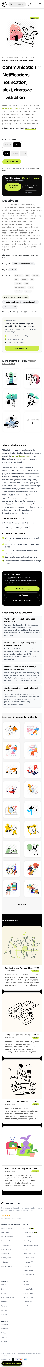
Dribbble (4, 1333)
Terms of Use (28, 1297)
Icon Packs (5, 1232)
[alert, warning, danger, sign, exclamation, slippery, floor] (32, 888)
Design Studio (30, 1232)
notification (18, 275)
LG (23, 153)
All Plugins (27, 1237)
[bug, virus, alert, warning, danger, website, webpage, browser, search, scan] (32, 730)
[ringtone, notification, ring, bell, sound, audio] (11, 730)
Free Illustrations (7, 1237)
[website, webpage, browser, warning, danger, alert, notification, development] (32, 750)
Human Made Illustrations (10, 1241)
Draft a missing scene (22, 600)
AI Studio (28, 1228)
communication (20, 287)
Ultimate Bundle (6, 1266)
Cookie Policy (28, 1293)
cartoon (27, 291)
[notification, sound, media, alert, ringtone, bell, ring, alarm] (32, 809)
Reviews (4, 1306)
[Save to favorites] (39, 67)
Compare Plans (28, 1275)
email (26, 283)
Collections (5, 1253)
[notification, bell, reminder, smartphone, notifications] (11, 888)
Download (13, 161)
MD (14, 153)
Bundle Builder (28, 1270)
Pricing (3, 1293)
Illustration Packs (7, 1228)
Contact (4, 1314)
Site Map (26, 1306)
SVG (7, 144)
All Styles (4, 1262)
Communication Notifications (23, 264)
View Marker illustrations (22, 589)
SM (6, 153)
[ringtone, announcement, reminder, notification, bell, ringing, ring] (32, 849)
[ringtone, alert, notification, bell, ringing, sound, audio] (11, 750)
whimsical (18, 291)
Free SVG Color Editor (31, 1245)
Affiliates (4, 1302)
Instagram (4, 1329)
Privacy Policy (28, 1289)
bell (32, 279)
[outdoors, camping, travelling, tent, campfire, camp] (11, 849)
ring (16, 279)
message (24, 279)
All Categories (6, 1258)
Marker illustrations (27, 57)
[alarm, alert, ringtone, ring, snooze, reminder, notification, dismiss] (11, 868)
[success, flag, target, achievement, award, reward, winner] (33, 400)
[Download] (16, 735)
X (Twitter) (4, 1324)
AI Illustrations (6, 1245)
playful (31, 287)
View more (22, 904)
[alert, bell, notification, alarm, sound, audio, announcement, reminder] (11, 829)
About (3, 1285)
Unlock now (30, 128)
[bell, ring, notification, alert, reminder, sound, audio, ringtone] (32, 868)
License (26, 1285)
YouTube (4, 1337)
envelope (18, 283)
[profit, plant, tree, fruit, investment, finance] (11, 400)
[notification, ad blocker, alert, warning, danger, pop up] (11, 770)
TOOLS (26, 1225)
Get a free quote (20, 348)
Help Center (5, 1310)
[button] (30, 4)
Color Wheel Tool (29, 1249)
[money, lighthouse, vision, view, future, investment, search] (11, 378)
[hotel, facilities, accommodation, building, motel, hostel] (33, 378)
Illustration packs (12, 57)
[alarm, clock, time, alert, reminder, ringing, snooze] (11, 809)
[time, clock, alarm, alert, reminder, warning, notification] (32, 829)
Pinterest (4, 1341)
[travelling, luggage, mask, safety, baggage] (11, 422)
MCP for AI (27, 1266)
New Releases (6, 1249)
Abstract (13, 270)
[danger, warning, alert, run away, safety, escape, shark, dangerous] (11, 789)
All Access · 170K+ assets (30, 187)
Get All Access (22, 595)
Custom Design (28, 1258)
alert (27, 275)
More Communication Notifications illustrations (20, 302)
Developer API (28, 1262)
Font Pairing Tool (29, 1253)
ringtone (35, 275)
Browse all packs (10, 307)
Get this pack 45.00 (13, 187)
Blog (2, 1289)
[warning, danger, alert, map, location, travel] (32, 770)
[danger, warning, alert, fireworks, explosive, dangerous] (32, 789)
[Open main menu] (40, 4)
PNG (17, 144)
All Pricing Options (7, 1297)
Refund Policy (28, 1302)
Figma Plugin (27, 1241)
